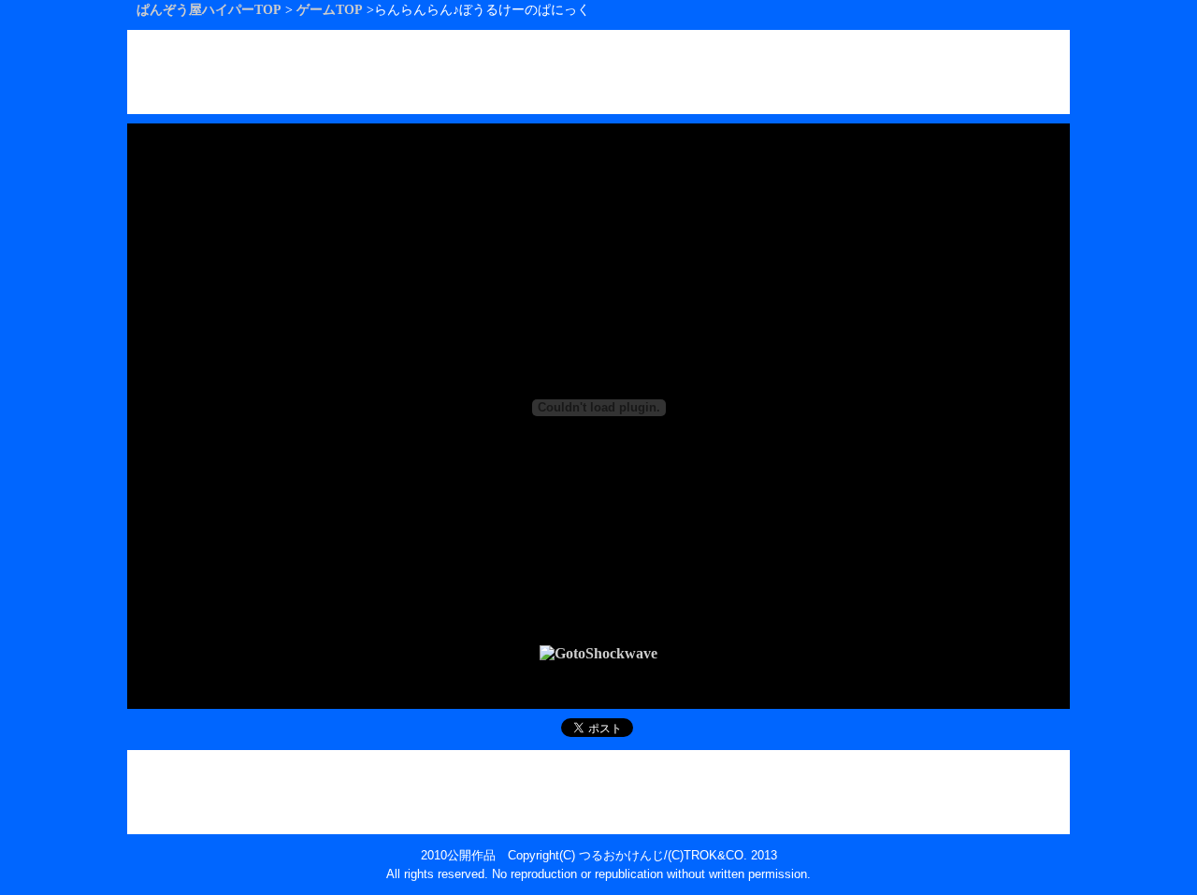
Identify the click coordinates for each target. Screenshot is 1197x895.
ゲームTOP (329, 9)
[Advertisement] (598, 72)
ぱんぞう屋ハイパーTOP (209, 9)
